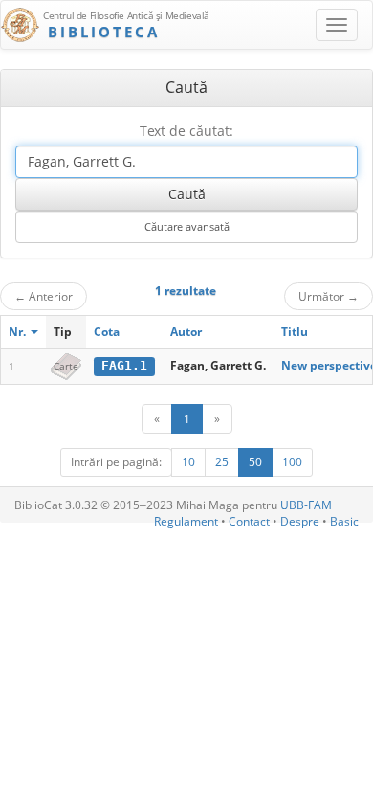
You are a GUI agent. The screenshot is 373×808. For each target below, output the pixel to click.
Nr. (19, 332)
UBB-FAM (306, 505)
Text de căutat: (186, 131)
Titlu (294, 332)
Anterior (43, 295)
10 (188, 462)
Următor (328, 295)
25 (222, 462)
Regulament (186, 521)
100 (292, 462)
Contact (249, 521)
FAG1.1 (124, 365)
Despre (299, 521)
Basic (344, 521)
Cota (107, 332)
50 (255, 462)
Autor (186, 332)
